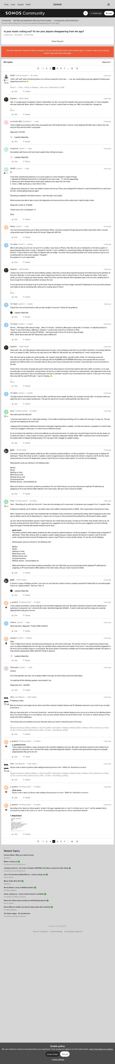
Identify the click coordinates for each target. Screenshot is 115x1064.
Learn (13, 4)
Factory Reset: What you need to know (19, 855)
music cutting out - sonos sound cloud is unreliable (24, 894)
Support (20, 4)
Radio (28, 4)
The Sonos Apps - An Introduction (17, 913)
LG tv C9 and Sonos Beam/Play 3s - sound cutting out (24, 874)
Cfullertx (13, 622)
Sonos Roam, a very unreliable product (19, 887)
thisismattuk (14, 667)
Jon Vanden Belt (16, 121)
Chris (12, 697)
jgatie (12, 450)
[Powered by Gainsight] (58, 926)
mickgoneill (14, 148)
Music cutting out (10, 861)
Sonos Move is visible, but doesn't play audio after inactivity (27, 907)
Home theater (9, 877)
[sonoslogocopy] (57, 4)
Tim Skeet (13, 244)
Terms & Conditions (40, 931)
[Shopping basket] (108, 4)
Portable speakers (10, 890)
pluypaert (13, 638)
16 (72, 68)
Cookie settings (56, 931)
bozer (12, 411)
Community (6, 20)
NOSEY (13, 168)
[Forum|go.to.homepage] (25, 13)
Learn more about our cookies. (101, 1049)
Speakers (7, 858)
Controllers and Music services (15, 897)
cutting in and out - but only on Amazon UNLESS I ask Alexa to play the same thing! (36, 868)
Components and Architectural (66, 20)
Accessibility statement (73, 931)
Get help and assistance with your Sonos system (32, 20)
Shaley (12, 226)
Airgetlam (13, 98)
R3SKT (12, 75)
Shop (6, 4)
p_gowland (14, 602)
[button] (2, 13)
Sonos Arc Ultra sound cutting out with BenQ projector (25, 900)
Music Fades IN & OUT (12, 881)
